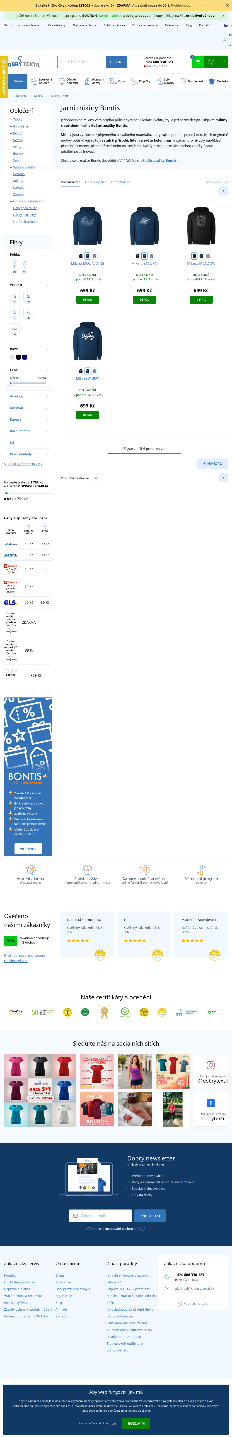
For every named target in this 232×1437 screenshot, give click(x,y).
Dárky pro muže (25, 208)
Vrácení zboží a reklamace (24, 1296)
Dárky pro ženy (24, 215)
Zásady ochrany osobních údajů (28, 1309)
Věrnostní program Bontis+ (22, 25)
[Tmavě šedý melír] (94, 256)
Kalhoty (18, 187)
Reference (171, 25)
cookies (65, 1406)
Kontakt (204, 25)
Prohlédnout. (181, 5)
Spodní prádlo (24, 167)
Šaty (16, 160)
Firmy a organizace (144, 25)
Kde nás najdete (196, 1303)
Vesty (17, 147)
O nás (60, 1275)
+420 (158, 61)
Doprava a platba (84, 25)
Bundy (18, 153)
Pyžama (19, 174)
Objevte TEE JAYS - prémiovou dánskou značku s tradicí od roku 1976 (132, 1296)
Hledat (116, 62)
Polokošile (20, 126)
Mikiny (38, 96)
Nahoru (214, 463)
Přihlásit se (150, 1216)
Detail (87, 300)
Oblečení (21, 96)
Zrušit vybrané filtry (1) (24, 464)
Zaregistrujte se (110, 15)
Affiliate (61, 1309)
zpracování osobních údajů (124, 1228)
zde (113, 1423)
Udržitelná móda (26, 221)
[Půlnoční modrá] (88, 256)
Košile (17, 133)
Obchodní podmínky (19, 1282)
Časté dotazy (56, 25)
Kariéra (61, 1316)
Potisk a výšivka (114, 25)
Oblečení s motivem (28, 201)
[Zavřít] (227, 5)
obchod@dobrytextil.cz (194, 1288)
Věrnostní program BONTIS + (26, 1316)
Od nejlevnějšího (95, 182)
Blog (189, 25)
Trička (17, 119)
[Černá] (81, 256)
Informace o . (115, 1228)
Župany (18, 194)
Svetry (17, 140)
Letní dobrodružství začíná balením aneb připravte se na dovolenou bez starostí (129, 1330)
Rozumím (136, 1423)
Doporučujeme (70, 182)
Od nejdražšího (120, 182)
